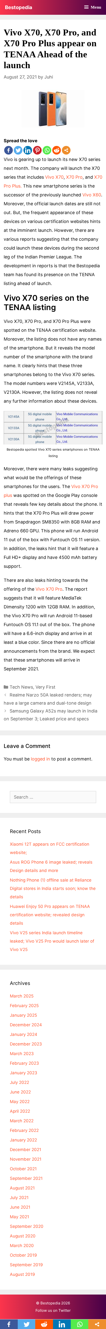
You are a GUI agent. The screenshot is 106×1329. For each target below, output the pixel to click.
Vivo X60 (91, 194)
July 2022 (19, 1082)
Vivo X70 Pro (48, 589)
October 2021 (23, 1168)
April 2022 (20, 1111)
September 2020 (26, 1226)
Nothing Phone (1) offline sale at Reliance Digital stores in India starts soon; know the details (53, 888)
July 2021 (19, 1197)
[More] (66, 150)
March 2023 (22, 1053)
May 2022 (20, 1101)
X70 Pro (74, 177)
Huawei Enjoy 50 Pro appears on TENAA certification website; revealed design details (50, 915)
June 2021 (20, 1207)
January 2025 (23, 1015)
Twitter (64, 1310)
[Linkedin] (27, 150)
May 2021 (19, 1216)
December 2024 (26, 1024)
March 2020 (22, 1245)
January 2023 (23, 1072)
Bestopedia (18, 7)
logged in (40, 758)
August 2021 (22, 1188)
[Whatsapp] (47, 150)
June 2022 (20, 1092)
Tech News (21, 687)
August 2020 (22, 1236)
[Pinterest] (37, 150)
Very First (45, 687)
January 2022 (23, 1140)
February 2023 (24, 1063)
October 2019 (23, 1255)
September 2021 (26, 1178)
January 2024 (23, 1034)
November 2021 (25, 1159)
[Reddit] (56, 150)
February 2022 (24, 1130)
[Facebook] (8, 150)
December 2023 (26, 1044)
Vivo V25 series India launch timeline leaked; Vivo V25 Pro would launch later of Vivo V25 (52, 941)
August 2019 (22, 1274)
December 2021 (25, 1149)
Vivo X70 (54, 177)
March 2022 (22, 1120)
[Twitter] (18, 150)
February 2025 (24, 1005)
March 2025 (22, 996)
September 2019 (26, 1264)
